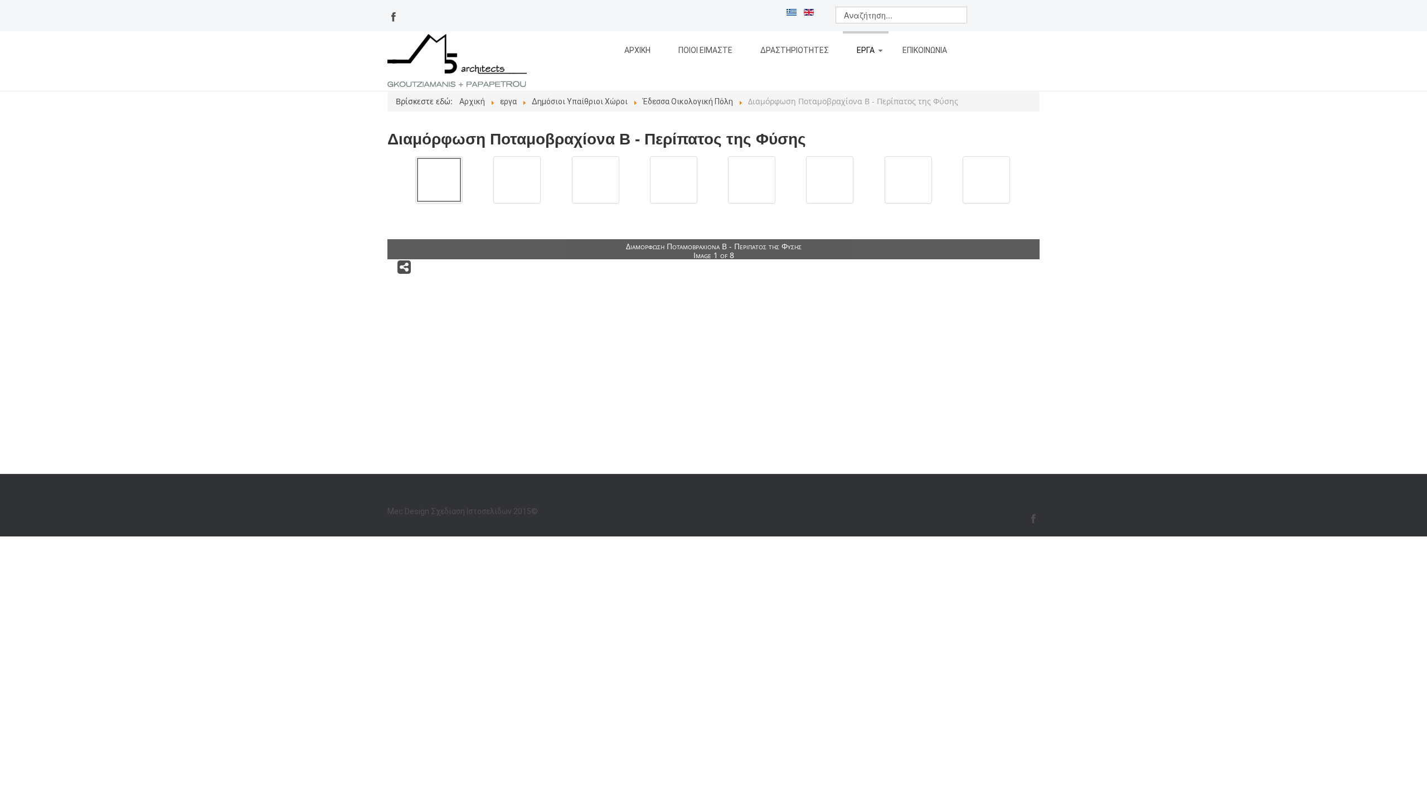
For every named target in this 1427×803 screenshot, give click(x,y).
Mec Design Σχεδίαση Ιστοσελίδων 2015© (462, 511)
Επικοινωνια (924, 50)
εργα (866, 50)
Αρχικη (637, 50)
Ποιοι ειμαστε (705, 50)
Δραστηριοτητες (794, 50)
